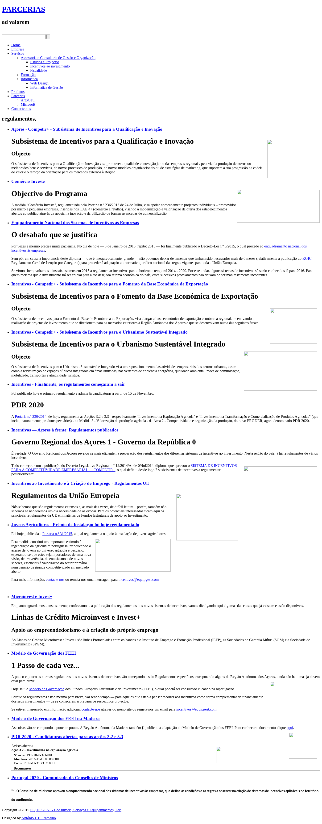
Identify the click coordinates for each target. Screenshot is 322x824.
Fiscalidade (38, 70)
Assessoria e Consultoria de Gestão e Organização (58, 58)
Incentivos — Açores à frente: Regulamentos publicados (64, 429)
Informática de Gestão (46, 87)
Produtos (18, 92)
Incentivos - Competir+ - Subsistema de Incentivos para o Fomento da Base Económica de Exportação (109, 283)
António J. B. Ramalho (38, 818)
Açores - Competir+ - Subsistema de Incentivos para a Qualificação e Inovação (86, 129)
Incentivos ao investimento (50, 66)
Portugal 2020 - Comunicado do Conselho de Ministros (64, 777)
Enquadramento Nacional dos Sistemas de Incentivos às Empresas (75, 222)
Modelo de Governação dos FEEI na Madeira (55, 718)
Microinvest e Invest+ (31, 596)
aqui (290, 728)
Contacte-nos (21, 109)
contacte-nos (55, 579)
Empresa (17, 49)
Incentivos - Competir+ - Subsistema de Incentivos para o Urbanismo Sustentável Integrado (99, 332)
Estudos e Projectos (44, 62)
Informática (29, 79)
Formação (28, 75)
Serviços (17, 53)
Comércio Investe (28, 181)
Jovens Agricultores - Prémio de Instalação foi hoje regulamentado (75, 524)
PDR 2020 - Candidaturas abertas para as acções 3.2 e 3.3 (67, 736)
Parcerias (18, 96)
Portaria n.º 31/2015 (57, 534)
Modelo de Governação (46, 689)
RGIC (307, 258)
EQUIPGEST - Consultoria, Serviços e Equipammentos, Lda (75, 810)
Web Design (39, 83)
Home (16, 45)
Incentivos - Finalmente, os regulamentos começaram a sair (68, 384)
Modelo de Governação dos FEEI (43, 653)
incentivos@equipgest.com (139, 579)
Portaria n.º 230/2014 (30, 416)
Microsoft (28, 104)
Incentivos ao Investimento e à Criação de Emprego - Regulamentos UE (80, 483)
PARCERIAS (23, 9)
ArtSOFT (28, 100)
